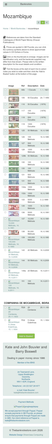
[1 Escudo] (13, 91)
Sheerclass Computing (33, 434)
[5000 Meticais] (13, 200)
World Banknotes (18, 28)
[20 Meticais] (13, 253)
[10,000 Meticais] (13, 223)
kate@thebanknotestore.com (26, 392)
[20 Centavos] (13, 311)
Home (5, 28)
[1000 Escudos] (13, 125)
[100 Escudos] (13, 112)
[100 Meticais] (13, 138)
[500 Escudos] (13, 118)
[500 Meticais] (13, 144)
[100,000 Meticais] (13, 241)
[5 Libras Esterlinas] (13, 324)
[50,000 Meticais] (13, 232)
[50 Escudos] (13, 99)
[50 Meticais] (13, 131)
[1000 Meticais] (13, 150)
